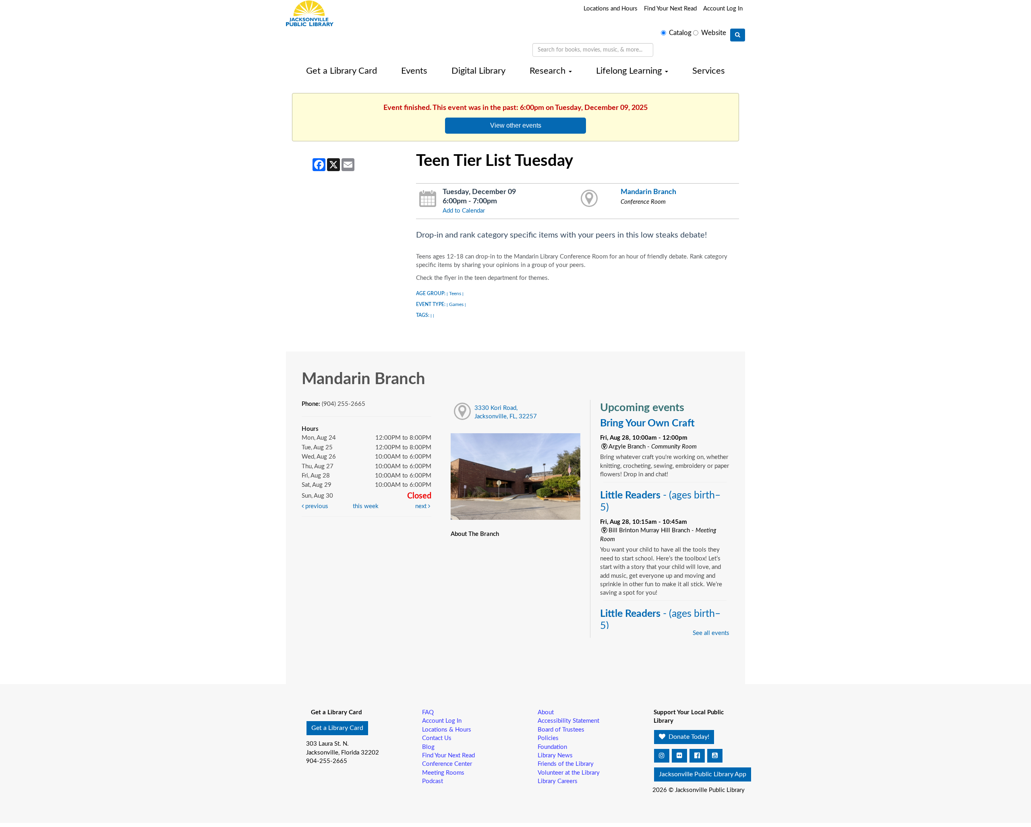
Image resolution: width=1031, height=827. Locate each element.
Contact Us (436, 738)
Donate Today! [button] (688, 737)
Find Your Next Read (670, 9)
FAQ (428, 712)
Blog (428, 747)
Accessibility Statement (568, 721)
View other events (515, 125)
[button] (662, 755)
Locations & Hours (446, 730)
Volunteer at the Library (569, 773)
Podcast (432, 781)
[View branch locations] (589, 198)
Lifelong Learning (630, 70)
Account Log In (723, 9)
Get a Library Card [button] (337, 728)
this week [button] (366, 506)
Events (414, 70)
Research (549, 70)
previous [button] (316, 506)
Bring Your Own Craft (647, 423)
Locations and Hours (611, 9)
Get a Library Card (341, 70)
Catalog (680, 33)
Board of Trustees (561, 730)
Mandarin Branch (648, 191)
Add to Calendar (464, 211)
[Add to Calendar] (428, 199)
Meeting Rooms (443, 773)
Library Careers (558, 781)
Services (708, 70)
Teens (455, 293)
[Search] (737, 35)
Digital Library (478, 70)
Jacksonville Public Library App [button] (702, 774)
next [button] (421, 506)
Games (456, 304)
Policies (548, 738)
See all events (711, 633)
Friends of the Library (566, 764)
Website (713, 33)
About (546, 712)
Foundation (552, 747)
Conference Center (447, 764)
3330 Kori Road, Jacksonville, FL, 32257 (505, 412)
